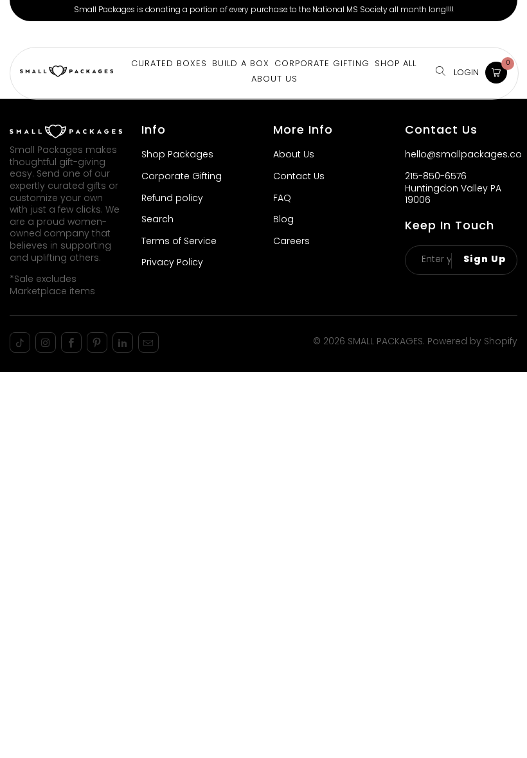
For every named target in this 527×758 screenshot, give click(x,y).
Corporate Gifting (219, 33)
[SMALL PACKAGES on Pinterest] (97, 342)
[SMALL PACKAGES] (66, 73)
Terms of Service (179, 241)
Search (157, 220)
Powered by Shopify (472, 342)
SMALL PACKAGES (385, 342)
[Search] (440, 72)
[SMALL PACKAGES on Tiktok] (20, 342)
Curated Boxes (169, 64)
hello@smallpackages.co (463, 155)
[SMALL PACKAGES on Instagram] (45, 342)
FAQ (282, 198)
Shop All (395, 64)
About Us (292, 33)
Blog (283, 220)
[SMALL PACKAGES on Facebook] (71, 342)
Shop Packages (177, 155)
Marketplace (138, 33)
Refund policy (172, 198)
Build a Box (72, 33)
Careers (291, 241)
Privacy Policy (172, 263)
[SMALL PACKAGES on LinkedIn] (122, 342)
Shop (25, 33)
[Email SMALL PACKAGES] (148, 342)
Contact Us (299, 177)
